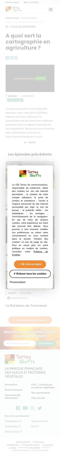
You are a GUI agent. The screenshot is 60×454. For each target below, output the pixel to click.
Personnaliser (18, 282)
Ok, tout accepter (31, 264)
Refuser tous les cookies (31, 273)
